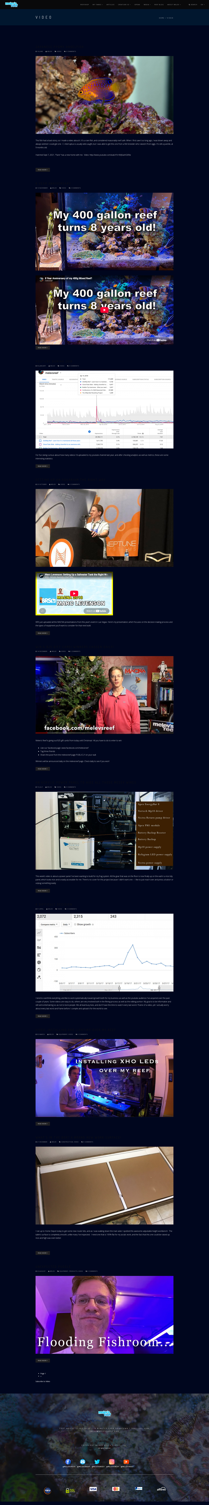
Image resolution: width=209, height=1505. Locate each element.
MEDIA (147, 4)
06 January (41, 366)
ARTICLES (110, 4)
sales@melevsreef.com (104, 1431)
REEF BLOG (159, 4)
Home (162, 18)
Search (193, 4)
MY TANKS (97, 4)
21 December (42, 1142)
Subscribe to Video (43, 1381)
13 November (42, 188)
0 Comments (71, 51)
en (202, 4)
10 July (40, 787)
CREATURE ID (124, 4)
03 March (41, 1034)
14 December (42, 651)
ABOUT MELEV (173, 4)
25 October (42, 484)
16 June (40, 51)
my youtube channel (97, 455)
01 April (40, 909)
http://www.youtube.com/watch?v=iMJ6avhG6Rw (110, 155)
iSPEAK (137, 4)
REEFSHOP (84, 4)
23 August (41, 1271)
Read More (42, 170)
